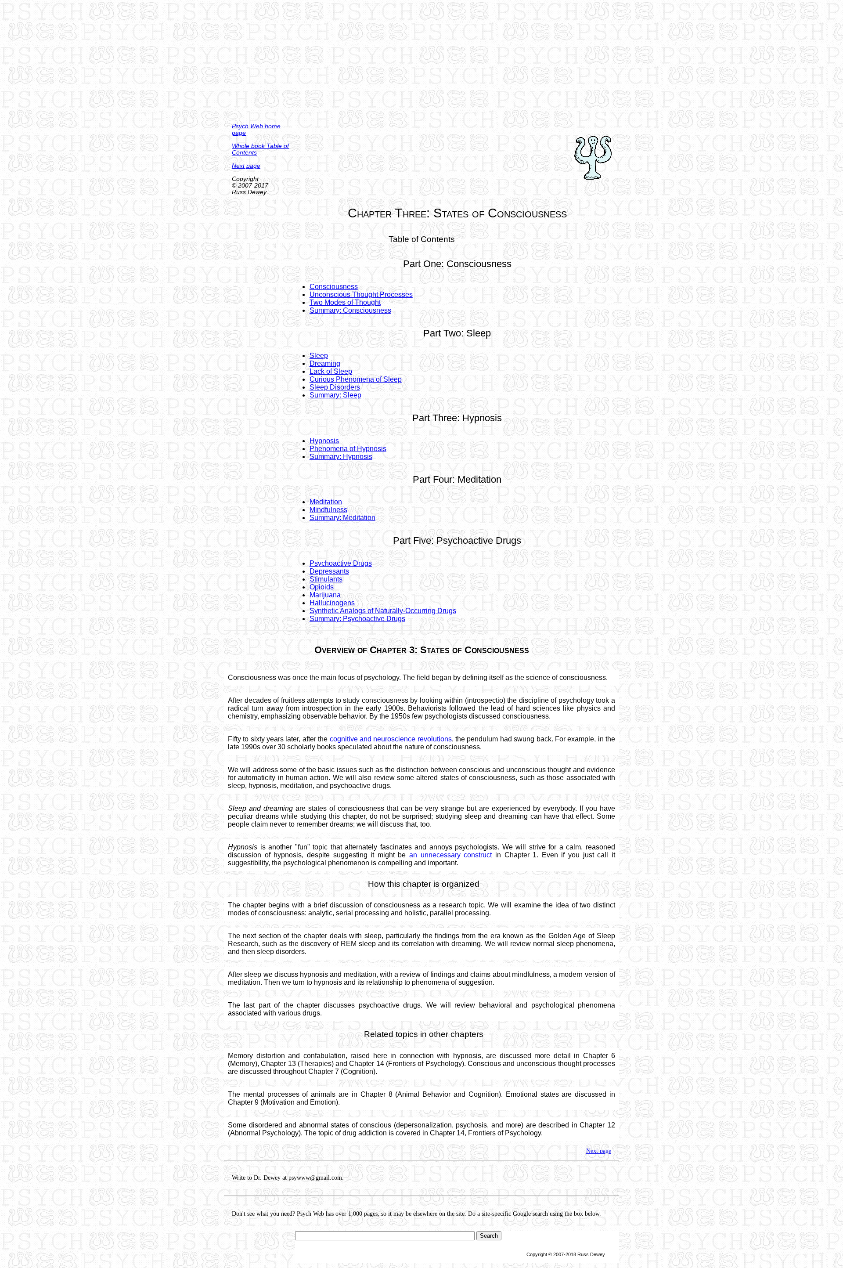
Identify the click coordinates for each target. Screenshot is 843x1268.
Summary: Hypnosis (341, 456)
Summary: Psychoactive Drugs (357, 618)
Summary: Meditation (342, 517)
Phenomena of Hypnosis (348, 448)
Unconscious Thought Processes (361, 294)
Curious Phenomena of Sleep (356, 379)
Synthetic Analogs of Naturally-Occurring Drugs (383, 610)
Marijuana (325, 595)
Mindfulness (328, 509)
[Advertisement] (421, 61)
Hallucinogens (332, 603)
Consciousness (334, 286)
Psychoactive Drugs (341, 563)
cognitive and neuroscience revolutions (391, 739)
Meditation (326, 502)
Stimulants (326, 579)
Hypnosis (324, 440)
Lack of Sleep (331, 371)
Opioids (322, 587)
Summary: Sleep (335, 395)
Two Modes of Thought (345, 302)
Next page (246, 166)
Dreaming (325, 363)
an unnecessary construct (450, 855)
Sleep (319, 355)
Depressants (329, 571)
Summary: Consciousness (350, 310)
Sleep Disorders (335, 387)
